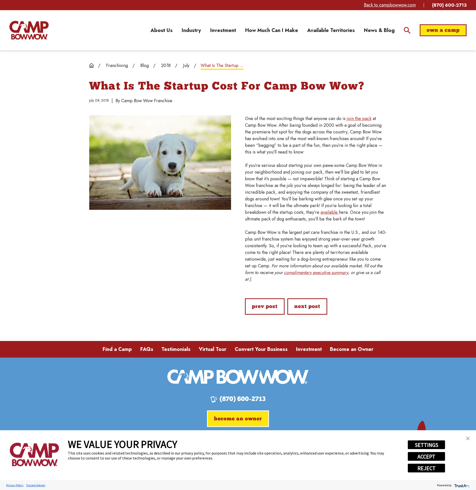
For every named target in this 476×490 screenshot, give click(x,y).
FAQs (146, 349)
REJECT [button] (426, 468)
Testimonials (175, 349)
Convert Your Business (261, 349)
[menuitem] (161, 30)
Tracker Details (35, 485)
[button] (468, 438)
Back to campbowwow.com (390, 5)
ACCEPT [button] (426, 456)
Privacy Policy (15, 485)
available (330, 212)
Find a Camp (117, 349)
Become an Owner (351, 349)
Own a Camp (443, 30)
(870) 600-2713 (449, 5)
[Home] (29, 30)
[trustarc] (461, 485)
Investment (309, 349)
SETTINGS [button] (426, 444)
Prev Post (265, 306)
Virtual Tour (212, 349)
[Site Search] (407, 30)
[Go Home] (91, 65)
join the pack (359, 118)
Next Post (307, 306)
